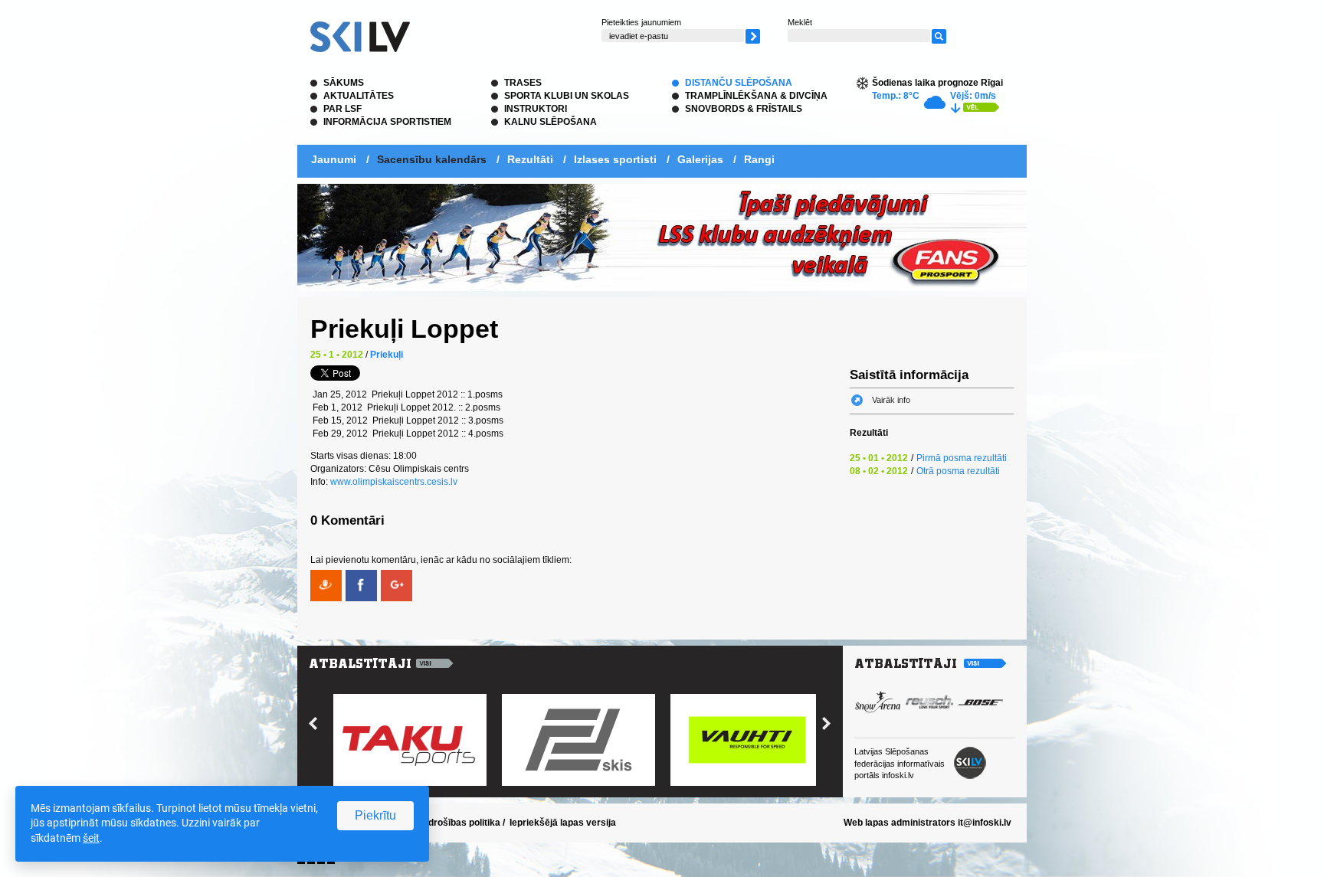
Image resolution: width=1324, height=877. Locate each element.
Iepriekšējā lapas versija (563, 822)
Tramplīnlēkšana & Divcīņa (756, 95)
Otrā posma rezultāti (958, 471)
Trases (523, 82)
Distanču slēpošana (738, 82)
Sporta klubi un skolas (566, 95)
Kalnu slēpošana (550, 121)
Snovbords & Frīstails (743, 108)
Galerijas (700, 159)
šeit (91, 838)
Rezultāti (530, 159)
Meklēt (800, 22)
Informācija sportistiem (387, 121)
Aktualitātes (358, 95)
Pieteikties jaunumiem (641, 22)
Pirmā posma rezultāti (961, 458)
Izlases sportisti (615, 159)
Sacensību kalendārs (432, 159)
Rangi (759, 159)
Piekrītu (375, 815)
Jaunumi (333, 159)
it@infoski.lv (984, 822)
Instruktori (535, 108)
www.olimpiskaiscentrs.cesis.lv (393, 481)
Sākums (343, 82)
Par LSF (342, 108)
